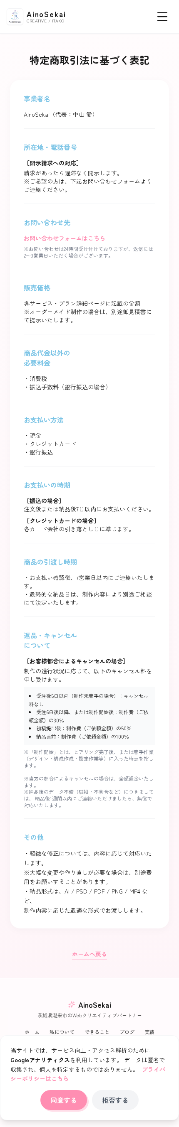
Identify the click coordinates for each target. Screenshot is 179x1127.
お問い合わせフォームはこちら (64, 238)
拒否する (115, 1100)
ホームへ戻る (89, 954)
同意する (63, 1100)
